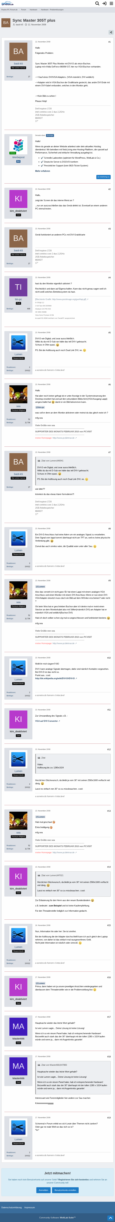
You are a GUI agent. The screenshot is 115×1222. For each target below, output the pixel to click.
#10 (109, 658)
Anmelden (43, 1190)
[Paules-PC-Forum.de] (7, 3)
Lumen (41, 586)
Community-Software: (57, 1217)
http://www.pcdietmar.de (63, 438)
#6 (109, 384)
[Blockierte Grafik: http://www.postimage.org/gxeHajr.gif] (60, 299)
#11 (109, 710)
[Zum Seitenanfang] (110, 1218)
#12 (109, 749)
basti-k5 (19, 24)
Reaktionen (11, 367)
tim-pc (41, 407)
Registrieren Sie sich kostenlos (73, 1179)
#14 (109, 867)
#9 (109, 580)
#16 (109, 977)
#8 (109, 528)
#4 (109, 277)
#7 (109, 452)
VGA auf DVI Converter (46, 721)
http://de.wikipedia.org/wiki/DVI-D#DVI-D (55, 678)
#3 (109, 229)
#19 (109, 1117)
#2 (109, 189)
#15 (109, 925)
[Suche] (97, 3)
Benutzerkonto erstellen (65, 1190)
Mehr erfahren (42, 171)
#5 (109, 332)
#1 (109, 42)
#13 (109, 811)
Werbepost (18, 157)
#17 (109, 1017)
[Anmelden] (104, 3)
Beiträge (10, 77)
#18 (109, 1056)
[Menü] (111, 3)
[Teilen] (111, 32)
